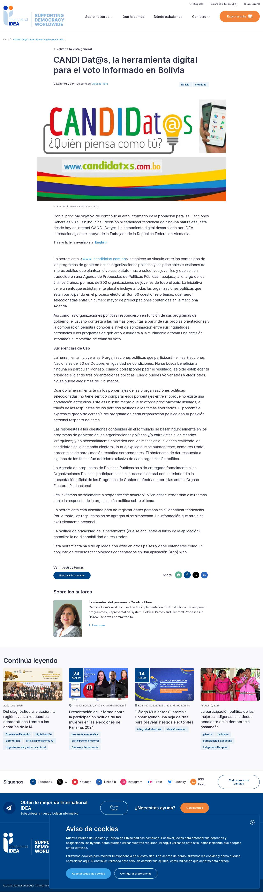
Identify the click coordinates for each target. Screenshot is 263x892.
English (101, 242)
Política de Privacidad (123, 838)
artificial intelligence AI (39, 740)
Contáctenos (194, 807)
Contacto (199, 17)
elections (200, 84)
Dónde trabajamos (168, 17)
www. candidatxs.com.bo (104, 259)
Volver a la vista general (74, 49)
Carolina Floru (99, 83)
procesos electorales (85, 734)
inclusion (223, 734)
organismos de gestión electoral (26, 747)
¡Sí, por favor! (114, 807)
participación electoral (85, 740)
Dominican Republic (18, 734)
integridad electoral (149, 729)
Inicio (6, 39)
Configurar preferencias (135, 873)
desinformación (176, 729)
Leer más (98, 625)
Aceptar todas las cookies (88, 873)
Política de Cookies (91, 838)
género (207, 734)
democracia (13, 740)
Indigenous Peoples (215, 747)
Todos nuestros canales (239, 782)
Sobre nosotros (97, 17)
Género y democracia (85, 747)
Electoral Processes (72, 575)
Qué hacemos (133, 17)
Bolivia (185, 84)
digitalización (44, 734)
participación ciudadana (217, 740)
